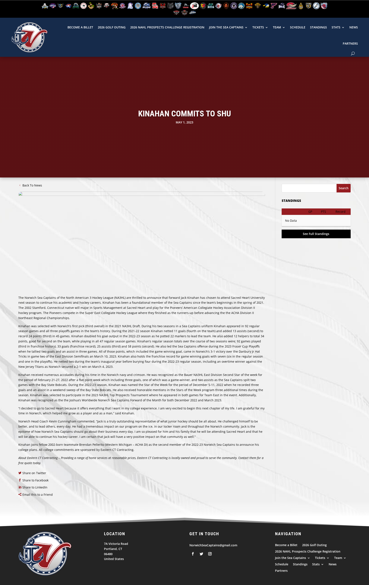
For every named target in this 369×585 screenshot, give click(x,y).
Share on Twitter (34, 473)
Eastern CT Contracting (42, 458)
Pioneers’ (176, 308)
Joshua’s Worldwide (83, 400)
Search (343, 188)
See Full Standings (316, 234)
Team (277, 27)
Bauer (188, 375)
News (353, 27)
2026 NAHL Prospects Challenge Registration (167, 27)
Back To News (32, 185)
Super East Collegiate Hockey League (111, 313)
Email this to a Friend (37, 495)
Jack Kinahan (190, 298)
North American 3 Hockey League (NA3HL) (96, 298)
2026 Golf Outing (112, 27)
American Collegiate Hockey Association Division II (219, 308)
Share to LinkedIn (34, 487)
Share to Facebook (35, 480)
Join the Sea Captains (226, 27)
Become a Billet (80, 27)
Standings (318, 27)
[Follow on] (192, 553)
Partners (350, 43)
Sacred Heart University (248, 298)
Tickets (258, 27)
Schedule (297, 27)
